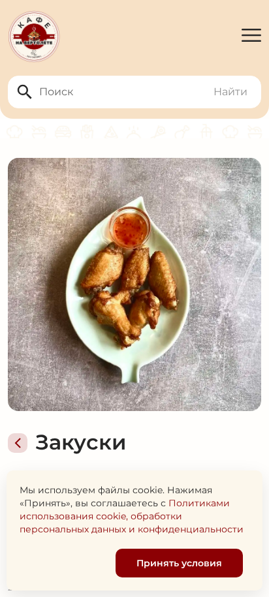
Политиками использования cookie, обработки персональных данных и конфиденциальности (132, 516)
